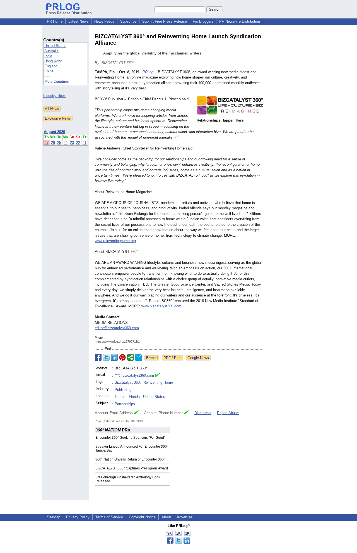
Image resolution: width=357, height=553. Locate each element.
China (49, 71)
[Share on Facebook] (98, 357)
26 (53, 143)
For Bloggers (203, 21)
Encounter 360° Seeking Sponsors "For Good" (130, 438)
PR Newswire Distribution (239, 21)
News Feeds (104, 21)
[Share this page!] (178, 542)
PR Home (54, 21)
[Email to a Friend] (138, 357)
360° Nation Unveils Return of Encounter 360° (130, 459)
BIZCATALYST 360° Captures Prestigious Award (131, 468)
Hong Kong (53, 61)
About (166, 517)
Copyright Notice (142, 517)
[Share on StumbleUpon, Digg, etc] (130, 357)
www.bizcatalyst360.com (161, 306)
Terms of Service (109, 517)
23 (72, 143)
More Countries (56, 81)
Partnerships (125, 404)
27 (47, 143)
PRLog (148, 72)
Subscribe (128, 21)
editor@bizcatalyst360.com (117, 328)
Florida (134, 397)
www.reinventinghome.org (115, 241)
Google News (198, 358)
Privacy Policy (78, 517)
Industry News (54, 96)
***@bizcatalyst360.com (134, 375)
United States (55, 46)
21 (84, 143)
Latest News (78, 21)
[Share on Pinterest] (122, 357)
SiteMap (53, 517)
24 (65, 143)
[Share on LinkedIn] (114, 357)
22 (78, 143)
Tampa (120, 397)
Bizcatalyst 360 (127, 382)
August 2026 (54, 132)
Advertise (184, 517)
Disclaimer (202, 413)
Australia (51, 51)
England (50, 66)
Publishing (123, 390)
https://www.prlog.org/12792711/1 (117, 341)
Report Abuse (228, 413)
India (48, 56)
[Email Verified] (157, 375)
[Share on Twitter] (106, 357)
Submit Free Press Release (164, 21)
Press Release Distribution (69, 13)
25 (59, 143)
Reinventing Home (158, 382)
